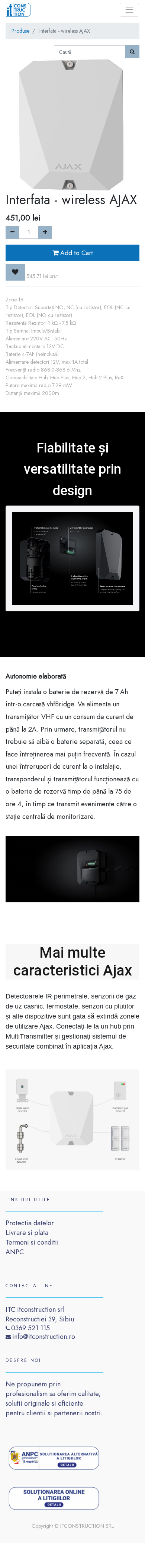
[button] (15, 272)
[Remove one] (12, 232)
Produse (20, 31)
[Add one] (45, 232)
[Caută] (132, 51)
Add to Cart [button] (75, 253)
